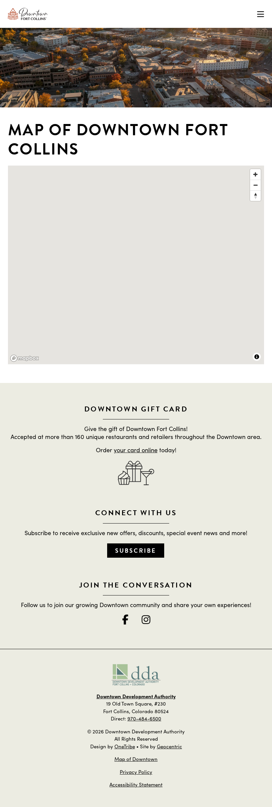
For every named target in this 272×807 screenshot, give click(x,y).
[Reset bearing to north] (255, 195)
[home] (28, 14)
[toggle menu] (260, 14)
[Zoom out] (255, 185)
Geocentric (169, 746)
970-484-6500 (144, 718)
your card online (136, 450)
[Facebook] (125, 619)
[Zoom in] (255, 174)
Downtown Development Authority (136, 696)
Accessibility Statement (136, 784)
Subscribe (136, 550)
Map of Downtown (136, 758)
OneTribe (124, 746)
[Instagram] (146, 619)
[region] (136, 265)
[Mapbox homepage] (24, 358)
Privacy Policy (136, 771)
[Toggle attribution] (257, 357)
